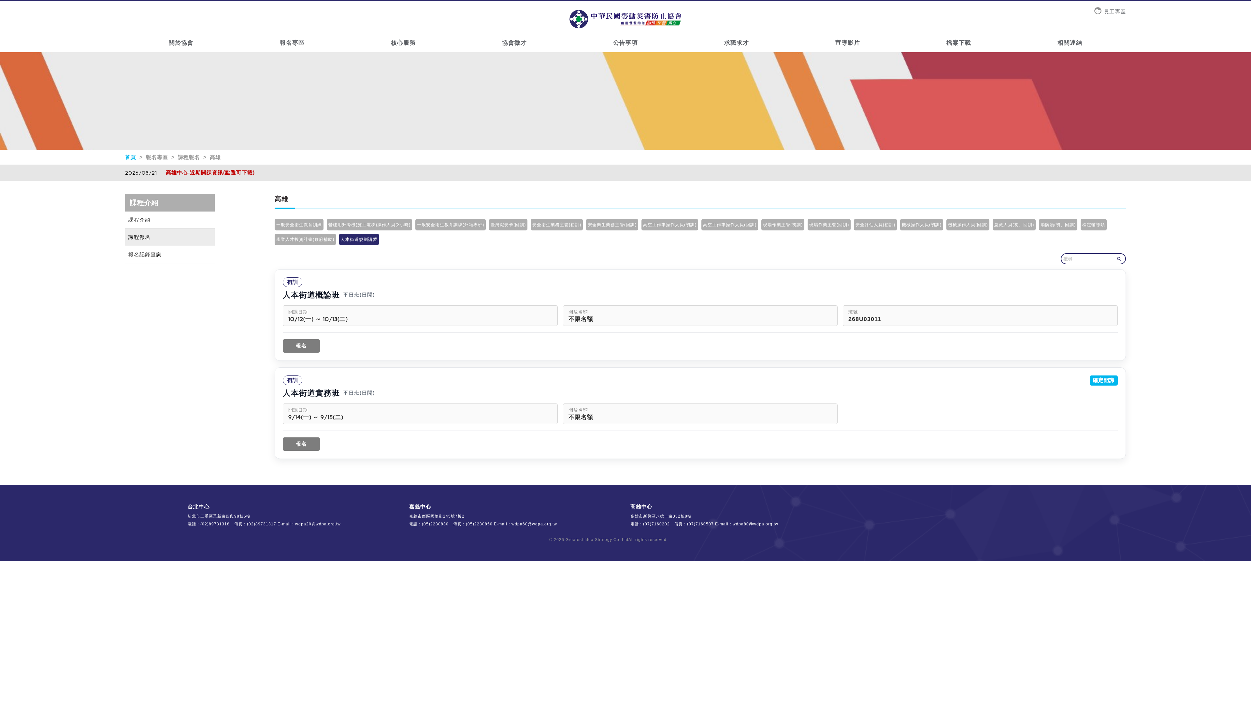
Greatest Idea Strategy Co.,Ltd (597, 539)
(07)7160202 (656, 524)
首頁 (131, 157)
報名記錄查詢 (145, 254)
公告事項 (625, 42)
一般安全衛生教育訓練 (299, 224)
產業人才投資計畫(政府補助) (305, 239)
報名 (301, 345)
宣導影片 (847, 42)
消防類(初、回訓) (1058, 224)
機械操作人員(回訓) (968, 224)
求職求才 (736, 42)
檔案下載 (958, 42)
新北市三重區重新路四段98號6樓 (219, 516)
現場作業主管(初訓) (783, 224)
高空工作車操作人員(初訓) (670, 224)
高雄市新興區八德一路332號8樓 (661, 516)
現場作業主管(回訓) (829, 224)
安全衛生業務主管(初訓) (556, 224)
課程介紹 (139, 220)
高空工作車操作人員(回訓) (729, 224)
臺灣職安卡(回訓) (508, 224)
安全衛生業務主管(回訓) (612, 224)
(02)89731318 (215, 524)
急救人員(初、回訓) (1014, 224)
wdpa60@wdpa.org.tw (534, 524)
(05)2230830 (435, 524)
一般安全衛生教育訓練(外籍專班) (450, 224)
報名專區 (292, 42)
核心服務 (403, 42)
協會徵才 (514, 42)
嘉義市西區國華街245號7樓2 (437, 516)
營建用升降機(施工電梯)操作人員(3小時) (369, 224)
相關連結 (1069, 42)
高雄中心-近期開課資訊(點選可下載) (210, 172)
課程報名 (139, 237)
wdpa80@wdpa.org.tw (755, 524)
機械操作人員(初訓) (922, 224)
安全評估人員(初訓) (875, 224)
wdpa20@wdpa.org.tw (318, 524)
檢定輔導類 (1093, 224)
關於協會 (181, 42)
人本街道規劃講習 (359, 239)
